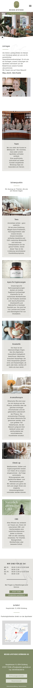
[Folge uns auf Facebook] (18, 658)
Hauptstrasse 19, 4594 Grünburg (17, 664)
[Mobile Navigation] (30, 5)
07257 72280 (16, 592)
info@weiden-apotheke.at (16, 595)
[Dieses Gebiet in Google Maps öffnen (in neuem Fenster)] (8, 641)
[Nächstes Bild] (28, 125)
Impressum (16, 681)
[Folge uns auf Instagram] (14, 658)
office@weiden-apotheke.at (21, 667)
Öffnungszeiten (16, 676)
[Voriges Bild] (4, 125)
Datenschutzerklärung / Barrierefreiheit (16, 686)
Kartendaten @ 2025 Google (23, 641)
